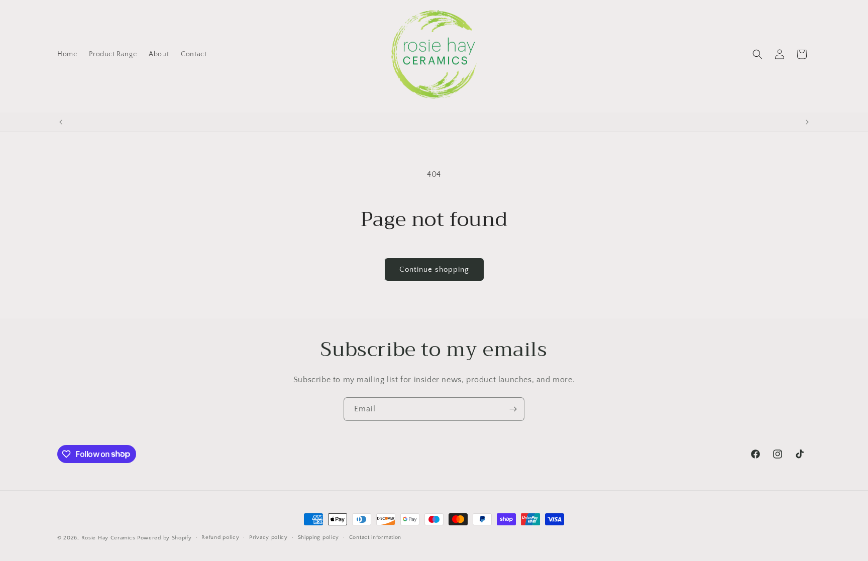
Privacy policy (268, 537)
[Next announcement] (807, 122)
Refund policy (220, 537)
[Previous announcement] (61, 122)
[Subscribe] (513, 409)
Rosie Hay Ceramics (108, 538)
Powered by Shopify (164, 538)
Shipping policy (319, 537)
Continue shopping (434, 269)
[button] (757, 54)
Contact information (375, 537)
